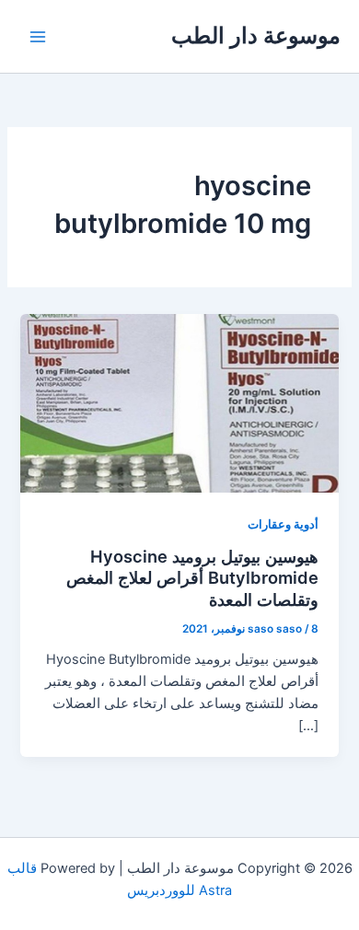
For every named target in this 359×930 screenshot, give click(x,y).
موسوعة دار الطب (256, 35)
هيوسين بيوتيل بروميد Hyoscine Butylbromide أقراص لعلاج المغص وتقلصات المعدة (192, 578)
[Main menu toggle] (37, 36)
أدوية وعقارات (283, 524)
